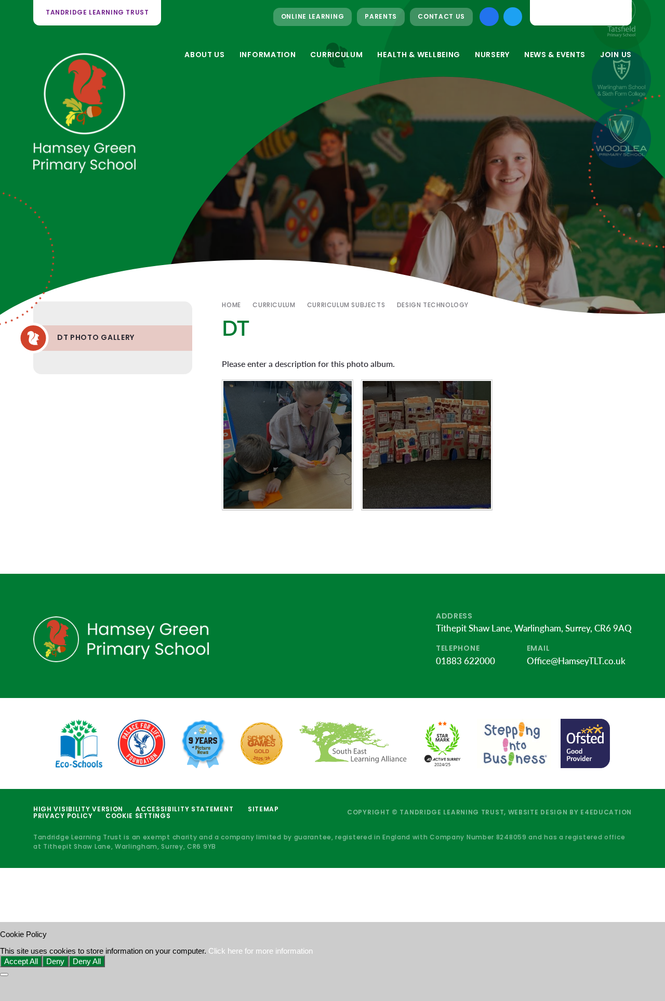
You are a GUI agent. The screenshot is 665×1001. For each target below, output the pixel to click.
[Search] (616, 12)
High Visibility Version (78, 809)
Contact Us (441, 16)
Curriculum (273, 304)
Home (231, 304)
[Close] (4, 974)
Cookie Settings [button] (138, 815)
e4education (606, 812)
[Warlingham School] (621, 79)
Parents (381, 16)
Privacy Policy (63, 815)
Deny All (87, 961)
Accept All (21, 961)
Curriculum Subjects (346, 304)
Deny (55, 961)
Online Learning (312, 16)
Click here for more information (260, 950)
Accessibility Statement (184, 809)
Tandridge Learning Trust (97, 12)
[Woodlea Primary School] (621, 138)
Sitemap (263, 809)
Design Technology (433, 304)
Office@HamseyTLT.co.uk (576, 660)
